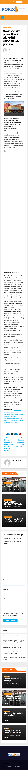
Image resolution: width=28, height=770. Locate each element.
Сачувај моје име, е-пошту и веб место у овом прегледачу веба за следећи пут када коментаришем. (14, 613)
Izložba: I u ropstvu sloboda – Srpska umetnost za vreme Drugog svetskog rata (13, 641)
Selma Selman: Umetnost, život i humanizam (19, 442)
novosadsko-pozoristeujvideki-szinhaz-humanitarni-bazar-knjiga (12, 412)
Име (4, 579)
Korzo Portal (7, 13)
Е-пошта (5, 589)
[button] (13, 17)
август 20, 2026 (9, 735)
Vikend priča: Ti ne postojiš (10, 636)
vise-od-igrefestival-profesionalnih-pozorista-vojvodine (13, 416)
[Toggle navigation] (25, 17)
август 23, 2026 (9, 718)
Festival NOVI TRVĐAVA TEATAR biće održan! (12, 504)
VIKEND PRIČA (7, 676)
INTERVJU (6, 728)
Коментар (6, 547)
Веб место (6, 599)
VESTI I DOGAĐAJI (6, 27)
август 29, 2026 (9, 683)
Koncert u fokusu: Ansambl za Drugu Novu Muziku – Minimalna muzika (8, 444)
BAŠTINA (14, 763)
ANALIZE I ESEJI (6, 763)
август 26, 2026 (9, 700)
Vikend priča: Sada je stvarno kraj (12, 647)
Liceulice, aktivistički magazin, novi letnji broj (13, 521)
